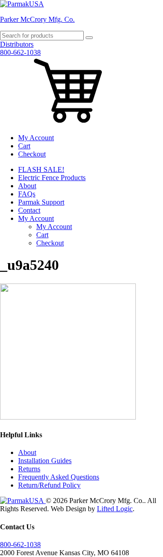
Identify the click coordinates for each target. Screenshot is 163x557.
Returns (29, 469)
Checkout (32, 154)
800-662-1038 (20, 52)
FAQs (26, 194)
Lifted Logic (115, 509)
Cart (24, 146)
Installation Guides (45, 460)
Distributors (17, 44)
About (27, 186)
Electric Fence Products (52, 177)
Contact (29, 210)
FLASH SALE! (41, 169)
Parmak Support (41, 202)
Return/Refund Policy (49, 485)
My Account (36, 138)
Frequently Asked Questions (58, 477)
